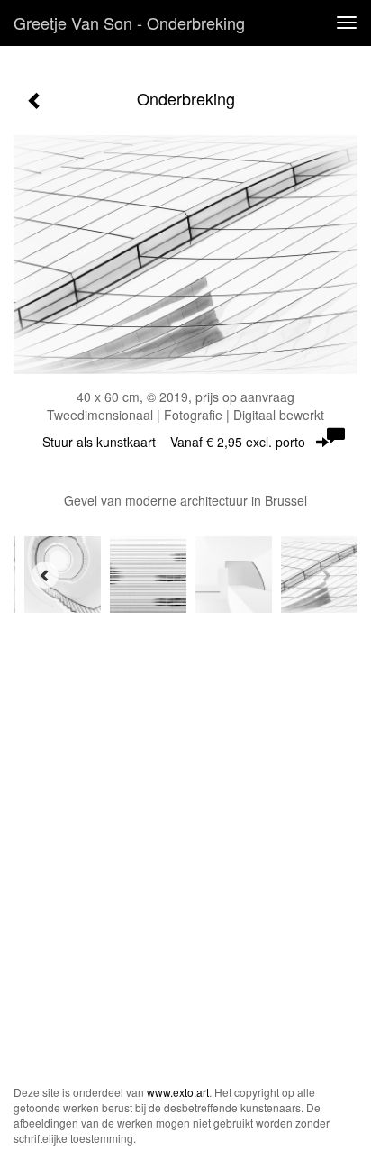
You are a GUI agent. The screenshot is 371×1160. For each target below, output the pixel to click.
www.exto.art (178, 1092)
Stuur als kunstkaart (173, 442)
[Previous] (45, 575)
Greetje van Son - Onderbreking (129, 22)
